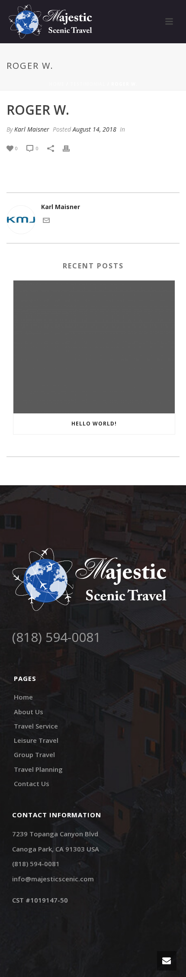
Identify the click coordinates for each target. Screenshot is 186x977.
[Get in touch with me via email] (46, 221)
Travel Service (36, 726)
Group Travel (34, 754)
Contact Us (31, 783)
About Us (28, 711)
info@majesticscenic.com (53, 878)
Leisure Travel (36, 740)
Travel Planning (38, 769)
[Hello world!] (94, 347)
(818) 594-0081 (56, 637)
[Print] (70, 148)
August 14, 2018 (94, 129)
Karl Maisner (31, 129)
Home (56, 84)
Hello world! (94, 423)
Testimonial (88, 84)
